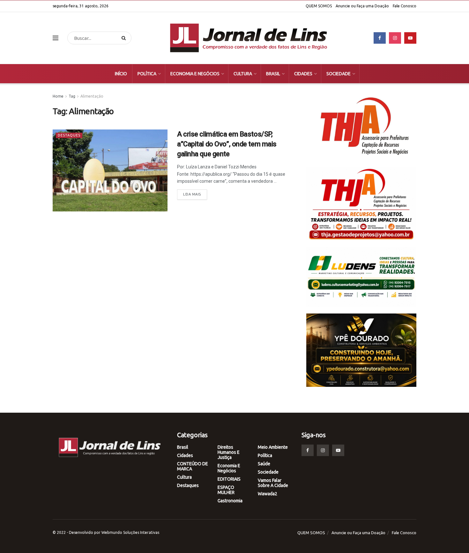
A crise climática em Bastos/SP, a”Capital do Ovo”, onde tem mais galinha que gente (227, 144)
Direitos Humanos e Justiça (229, 452)
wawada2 (267, 493)
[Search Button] (124, 38)
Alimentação (91, 96)
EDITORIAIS (229, 479)
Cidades (303, 73)
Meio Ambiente (273, 447)
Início (121, 73)
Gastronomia (230, 500)
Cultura (243, 73)
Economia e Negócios (195, 73)
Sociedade (338, 73)
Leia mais (192, 194)
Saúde (264, 463)
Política (147, 73)
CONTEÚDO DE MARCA (192, 466)
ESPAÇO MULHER (226, 490)
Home (58, 96)
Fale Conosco (404, 6)
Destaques (69, 135)
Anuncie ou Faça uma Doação (362, 6)
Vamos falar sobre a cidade (273, 483)
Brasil (273, 73)
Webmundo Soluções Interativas (130, 532)
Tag (72, 96)
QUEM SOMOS (319, 6)
